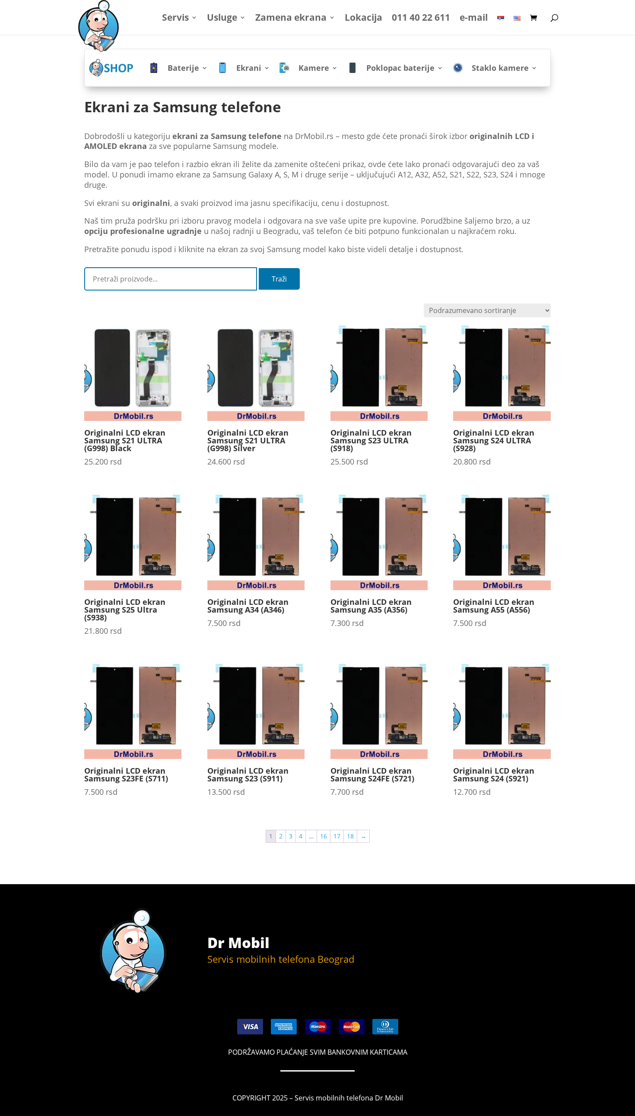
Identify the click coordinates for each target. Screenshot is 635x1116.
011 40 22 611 (421, 18)
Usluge (222, 18)
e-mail (474, 18)
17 (336, 836)
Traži (279, 279)
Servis (175, 18)
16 (323, 836)
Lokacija (363, 18)
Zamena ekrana (291, 18)
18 (350, 836)
